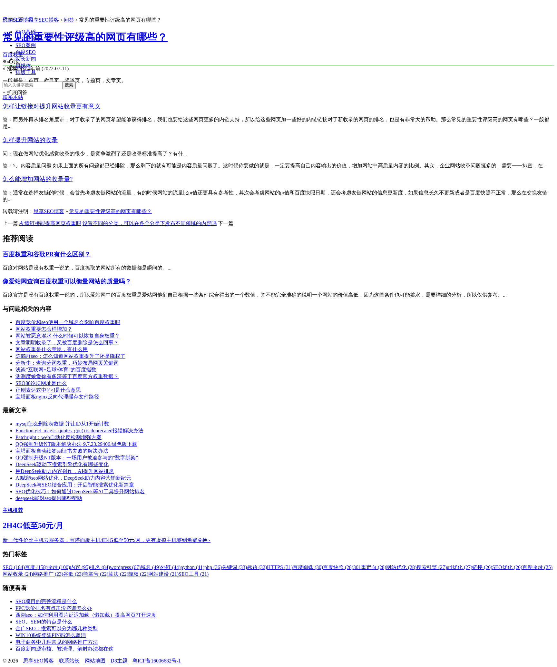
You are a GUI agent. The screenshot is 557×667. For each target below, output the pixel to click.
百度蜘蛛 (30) (308, 567)
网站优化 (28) (401, 567)
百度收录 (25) (537, 567)
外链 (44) (171, 567)
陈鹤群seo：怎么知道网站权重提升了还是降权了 (70, 356)
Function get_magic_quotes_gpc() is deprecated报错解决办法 (79, 430)
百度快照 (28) (338, 567)
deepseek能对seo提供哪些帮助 (48, 498)
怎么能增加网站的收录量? (38, 179)
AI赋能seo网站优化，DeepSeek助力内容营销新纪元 (73, 478)
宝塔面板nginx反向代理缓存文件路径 (57, 396)
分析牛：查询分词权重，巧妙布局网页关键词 (67, 363)
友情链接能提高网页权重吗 (50, 223)
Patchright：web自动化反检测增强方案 (58, 437)
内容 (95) (80, 567)
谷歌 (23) (73, 574)
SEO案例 (25, 45)
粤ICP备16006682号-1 (156, 660)
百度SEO (25, 52)
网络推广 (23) (48, 574)
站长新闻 (25, 59)
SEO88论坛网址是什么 (41, 383)
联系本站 (13, 97)
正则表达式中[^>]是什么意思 (48, 390)
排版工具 (25, 72)
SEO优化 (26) (507, 567)
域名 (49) (151, 567)
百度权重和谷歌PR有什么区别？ (47, 254)
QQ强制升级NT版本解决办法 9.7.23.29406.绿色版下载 (76, 444)
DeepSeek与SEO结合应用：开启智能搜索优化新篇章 (74, 484)
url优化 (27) (459, 567)
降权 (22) (138, 574)
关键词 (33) (234, 567)
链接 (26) (482, 567)
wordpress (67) (125, 567)
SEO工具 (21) (194, 574)
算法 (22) (118, 574)
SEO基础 (25, 31)
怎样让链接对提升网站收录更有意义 (52, 106)
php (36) (213, 567)
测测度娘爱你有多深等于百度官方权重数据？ (67, 376)
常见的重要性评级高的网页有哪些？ (85, 37)
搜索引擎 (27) (431, 567)
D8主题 (119, 660)
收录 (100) (58, 567)
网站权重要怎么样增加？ (43, 329)
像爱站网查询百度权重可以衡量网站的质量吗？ (67, 281)
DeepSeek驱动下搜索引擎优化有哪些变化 (62, 464)
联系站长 (69, 660)
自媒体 (23, 65)
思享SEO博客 (18, 20)
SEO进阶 (25, 38)
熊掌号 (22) (95, 574)
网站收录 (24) (18, 574)
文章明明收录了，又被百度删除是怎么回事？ (67, 342)
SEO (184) (14, 567)
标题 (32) (257, 567)
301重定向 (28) (369, 567)
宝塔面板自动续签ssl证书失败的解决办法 (61, 451)
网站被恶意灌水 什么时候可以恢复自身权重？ (67, 335)
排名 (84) (100, 567)
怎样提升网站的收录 (30, 140)
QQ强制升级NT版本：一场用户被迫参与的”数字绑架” (76, 457)
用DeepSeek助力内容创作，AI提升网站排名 (64, 471)
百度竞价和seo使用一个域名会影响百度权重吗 (67, 322)
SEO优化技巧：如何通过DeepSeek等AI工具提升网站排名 (80, 491)
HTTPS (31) (280, 567)
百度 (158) (36, 567)
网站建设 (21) (163, 574)
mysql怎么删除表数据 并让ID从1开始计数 (62, 424)
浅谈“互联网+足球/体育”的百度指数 (55, 369)
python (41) (192, 567)
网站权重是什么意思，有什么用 (51, 349)
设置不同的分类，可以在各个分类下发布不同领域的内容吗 (150, 223)
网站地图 (95, 660)
